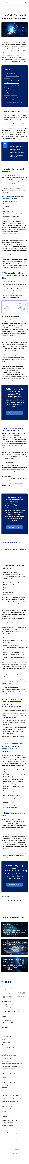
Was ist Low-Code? (11, 73)
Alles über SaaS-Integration (9, 1066)
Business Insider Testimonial (9, 1120)
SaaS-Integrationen (15, 784)
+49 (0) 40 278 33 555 (8, 1022)
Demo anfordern (14, 413)
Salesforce (4, 1077)
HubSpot (4, 1080)
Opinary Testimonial (7, 1122)
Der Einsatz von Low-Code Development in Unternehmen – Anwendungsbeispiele (13, 93)
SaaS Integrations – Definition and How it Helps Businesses (14, 943)
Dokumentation (6, 1042)
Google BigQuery (6, 1085)
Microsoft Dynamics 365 (8, 1082)
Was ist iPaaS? (6, 1061)
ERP (24, 51)
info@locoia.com (6, 1020)
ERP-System (18, 720)
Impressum (15, 1145)
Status (3, 1044)
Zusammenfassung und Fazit (14, 102)
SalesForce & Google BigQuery (10, 1101)
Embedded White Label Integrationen (12, 1063)
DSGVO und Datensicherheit (9, 1047)
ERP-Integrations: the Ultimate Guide (13, 960)
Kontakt (15, 1153)
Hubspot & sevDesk (7, 1104)
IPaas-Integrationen (8, 211)
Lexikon (15, 1140)
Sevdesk (4, 1090)
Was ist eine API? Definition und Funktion (14, 926)
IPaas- (5, 784)
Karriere (4, 1039)
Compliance (5, 1050)
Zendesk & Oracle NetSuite (9, 1109)
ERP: (4, 722)
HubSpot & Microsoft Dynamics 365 (11, 1098)
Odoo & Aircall (6, 1111)
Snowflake (4, 1087)
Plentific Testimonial (7, 1125)
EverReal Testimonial (7, 1127)
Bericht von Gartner (12, 627)
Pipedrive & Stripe (7, 1106)
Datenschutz (15, 1149)
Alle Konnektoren (6, 1031)
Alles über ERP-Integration (9, 1068)
